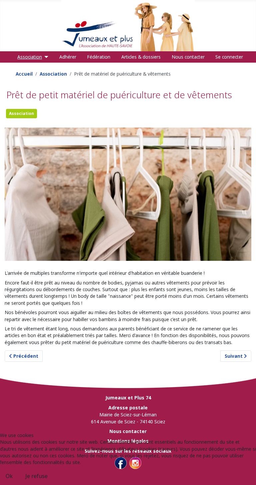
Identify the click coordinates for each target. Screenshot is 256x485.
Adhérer (67, 57)
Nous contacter (188, 57)
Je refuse (36, 476)
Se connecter (229, 57)
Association (29, 57)
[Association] (45, 57)
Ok (9, 476)
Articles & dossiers (141, 57)
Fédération (98, 57)
